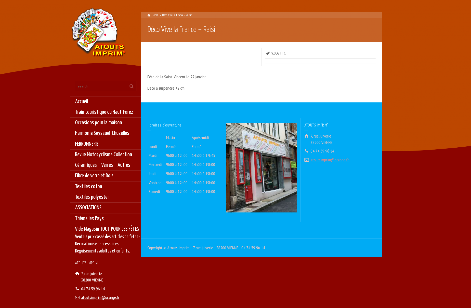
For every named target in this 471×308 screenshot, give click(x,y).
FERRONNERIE (87, 144)
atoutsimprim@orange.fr (100, 297)
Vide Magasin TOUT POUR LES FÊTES (107, 240)
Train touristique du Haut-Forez (104, 112)
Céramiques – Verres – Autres (102, 165)
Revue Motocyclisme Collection (103, 154)
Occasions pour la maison (98, 123)
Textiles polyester (92, 197)
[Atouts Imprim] (98, 34)
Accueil (81, 101)
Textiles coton (88, 186)
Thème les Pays (89, 218)
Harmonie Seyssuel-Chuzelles (102, 133)
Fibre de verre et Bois (94, 176)
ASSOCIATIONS (88, 207)
